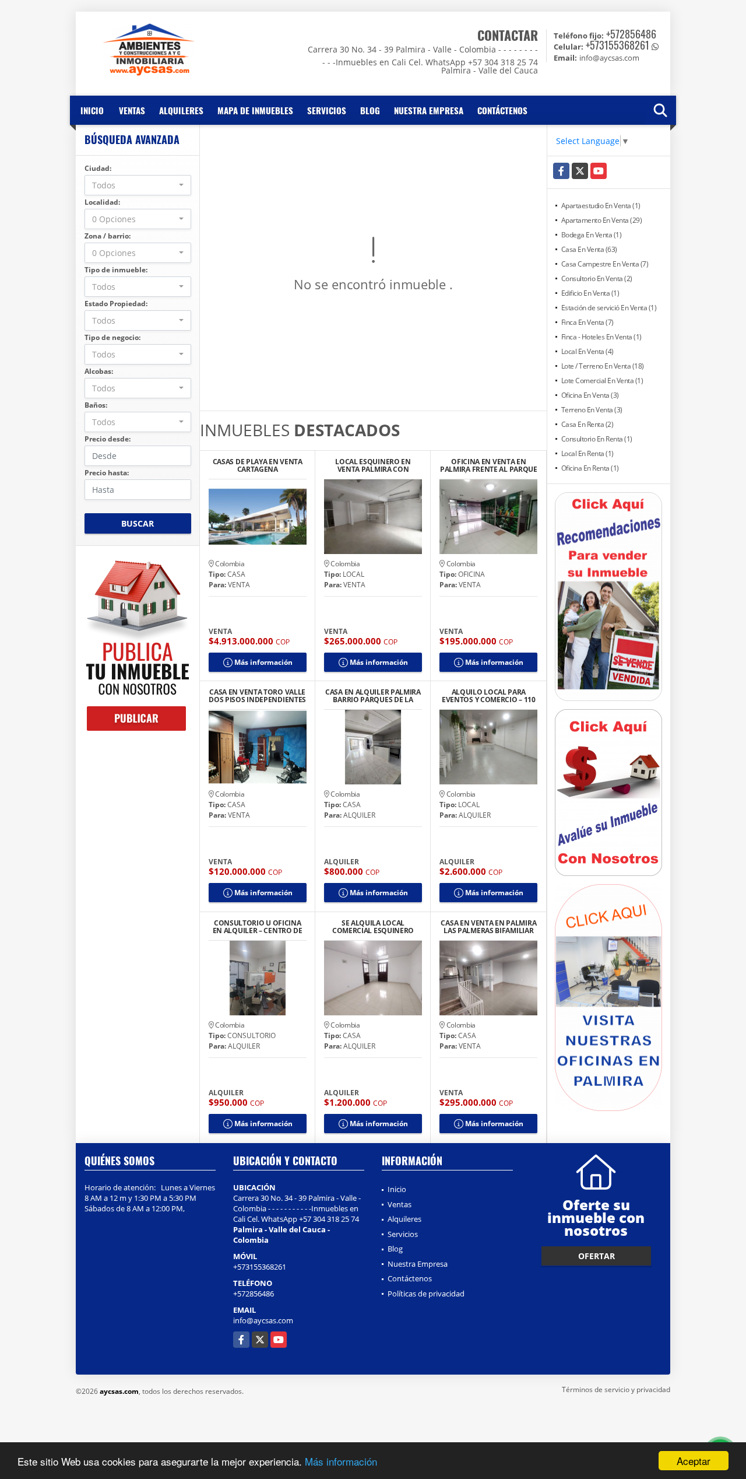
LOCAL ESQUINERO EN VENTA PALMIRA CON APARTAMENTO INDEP (373, 465)
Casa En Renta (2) (587, 424)
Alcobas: (99, 371)
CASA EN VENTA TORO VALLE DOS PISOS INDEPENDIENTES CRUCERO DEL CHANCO (257, 695)
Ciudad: (98, 168)
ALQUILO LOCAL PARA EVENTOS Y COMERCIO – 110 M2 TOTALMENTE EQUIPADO (488, 695)
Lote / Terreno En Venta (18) (602, 366)
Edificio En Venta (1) (590, 293)
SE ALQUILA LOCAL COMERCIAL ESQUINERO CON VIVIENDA (373, 926)
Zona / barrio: (108, 236)
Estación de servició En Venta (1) (609, 308)
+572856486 (631, 33)
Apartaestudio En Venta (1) (601, 206)
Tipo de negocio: (112, 337)
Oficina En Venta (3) (590, 395)
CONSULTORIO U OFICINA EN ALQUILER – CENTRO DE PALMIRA (257, 926)
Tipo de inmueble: (116, 270)
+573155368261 (617, 44)
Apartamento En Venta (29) (601, 220)
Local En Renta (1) (587, 453)
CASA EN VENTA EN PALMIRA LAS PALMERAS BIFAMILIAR (488, 926)
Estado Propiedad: (116, 304)
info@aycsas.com (263, 1320)
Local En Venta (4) (587, 351)
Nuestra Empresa (428, 110)
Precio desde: (108, 439)
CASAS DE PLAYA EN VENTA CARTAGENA (257, 465)
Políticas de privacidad (426, 1293)
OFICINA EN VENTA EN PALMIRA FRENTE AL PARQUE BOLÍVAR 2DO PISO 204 (488, 465)
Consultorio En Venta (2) (596, 278)
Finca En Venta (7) (587, 322)
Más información (341, 1461)
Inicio (92, 110)
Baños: (96, 405)
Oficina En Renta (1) (590, 468)
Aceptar (693, 1460)
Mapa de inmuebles (255, 110)
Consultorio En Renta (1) (596, 439)
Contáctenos (502, 110)
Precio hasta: (107, 473)
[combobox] (138, 185)
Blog (370, 110)
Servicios (326, 110)
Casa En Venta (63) (589, 249)
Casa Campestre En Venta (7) (605, 264)
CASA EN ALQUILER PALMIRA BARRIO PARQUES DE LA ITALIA (373, 695)
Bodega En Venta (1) (591, 235)
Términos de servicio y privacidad (616, 1389)
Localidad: (102, 202)
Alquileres (181, 110)
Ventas (132, 110)
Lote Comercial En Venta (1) (602, 380)
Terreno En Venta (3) (591, 410)
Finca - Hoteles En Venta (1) (601, 337)
